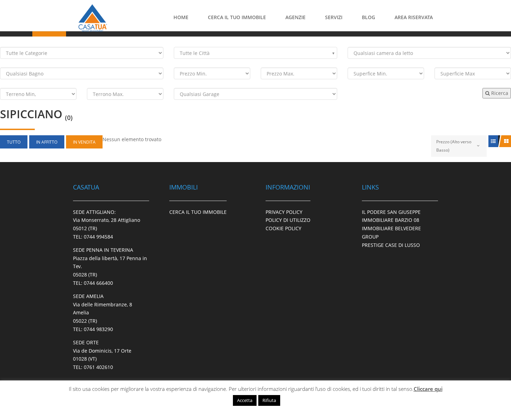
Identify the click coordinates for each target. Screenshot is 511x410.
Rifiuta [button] (269, 400)
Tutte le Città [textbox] (195, 53)
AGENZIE (295, 17)
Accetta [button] (244, 400)
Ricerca (499, 93)
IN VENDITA (84, 142)
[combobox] (255, 53)
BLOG (368, 17)
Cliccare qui (428, 388)
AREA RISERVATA (414, 17)
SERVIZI (333, 17)
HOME (180, 17)
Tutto (14, 142)
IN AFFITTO (46, 142)
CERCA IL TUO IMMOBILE (237, 17)
